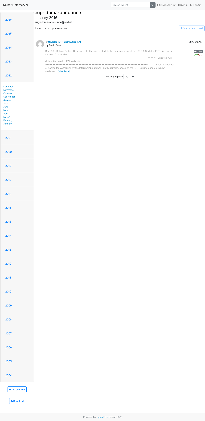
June (5, 106)
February (8, 120)
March (6, 116)
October (7, 93)
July (5, 103)
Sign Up (196, 5)
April (5, 113)
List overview (18, 389)
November (8, 90)
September (9, 96)
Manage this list (167, 5)
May (5, 110)
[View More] (64, 71)
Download (18, 401)
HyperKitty (102, 417)
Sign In (184, 5)
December (8, 86)
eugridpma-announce (58, 12)
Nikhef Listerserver (15, 5)
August (7, 100)
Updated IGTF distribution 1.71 (64, 41)
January (7, 123)
